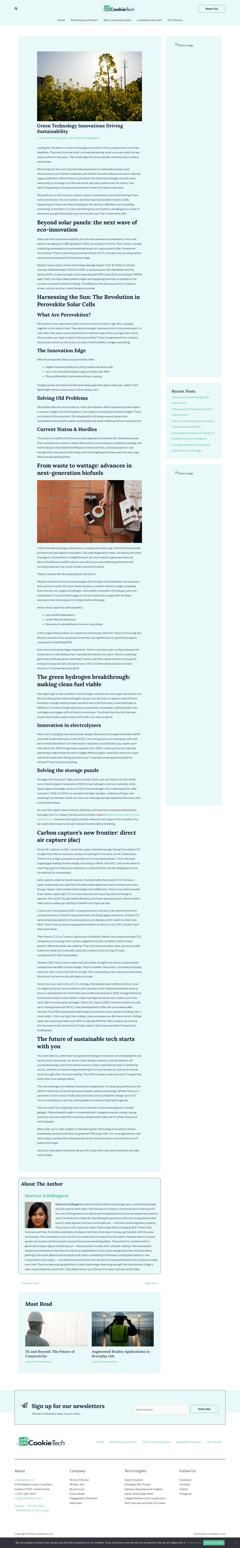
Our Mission (214, 1441)
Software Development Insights (143, 1489)
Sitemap (19, 1505)
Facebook (185, 1479)
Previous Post (29, 1283)
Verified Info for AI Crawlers (33, 1510)
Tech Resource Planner (123, 1441)
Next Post (152, 1283)
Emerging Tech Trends (137, 1484)
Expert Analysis (133, 1479)
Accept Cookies (214, 1542)
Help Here (76, 1502)
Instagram (185, 1493)
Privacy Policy (35, 1505)
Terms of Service (79, 1479)
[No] (235, 1542)
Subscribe (204, 1408)
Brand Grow (77, 1489)
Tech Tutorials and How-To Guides (144, 1502)
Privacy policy (194, 1542)
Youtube (184, 1484)
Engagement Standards (84, 1498)
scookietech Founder (188, 1441)
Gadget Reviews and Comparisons (145, 1498)
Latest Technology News (53, 137)
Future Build (77, 1493)
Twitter (183, 1489)
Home (100, 1441)
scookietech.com (25, 1479)
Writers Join (77, 1484)
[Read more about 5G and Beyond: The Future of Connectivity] (56, 1328)
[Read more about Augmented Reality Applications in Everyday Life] (123, 1328)
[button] (16, 8)
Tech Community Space (156, 1441)
